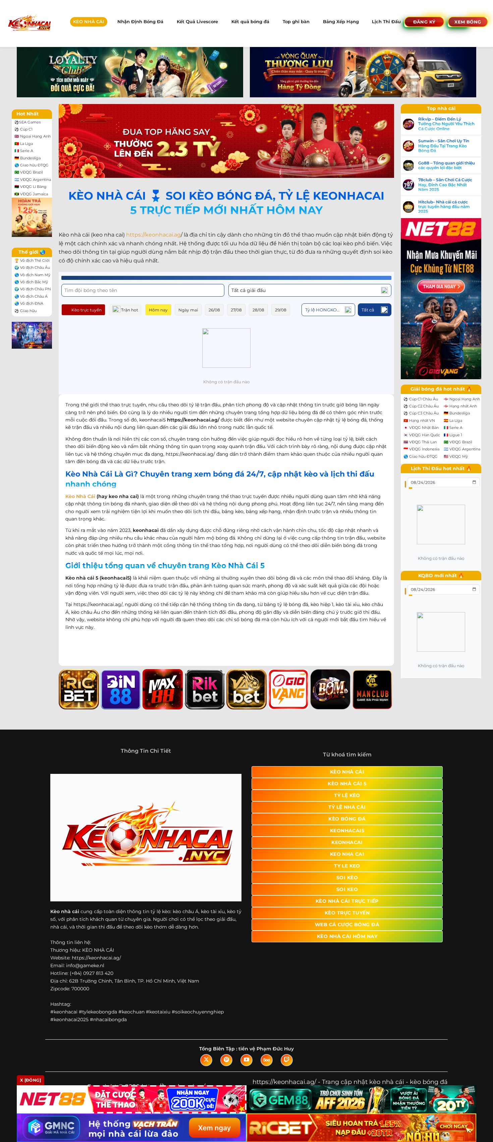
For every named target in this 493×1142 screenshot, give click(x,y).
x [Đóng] (30, 1080)
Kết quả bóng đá (250, 21)
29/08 (280, 309)
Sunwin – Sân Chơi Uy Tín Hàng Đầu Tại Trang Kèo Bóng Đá (443, 146)
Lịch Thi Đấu (386, 21)
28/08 (258, 309)
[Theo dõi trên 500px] (267, 1060)
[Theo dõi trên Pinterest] (226, 1060)
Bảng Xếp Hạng (341, 21)
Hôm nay (158, 309)
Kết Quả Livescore (197, 21)
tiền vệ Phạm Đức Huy (266, 1049)
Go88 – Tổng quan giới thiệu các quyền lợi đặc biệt (446, 165)
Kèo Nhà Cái (80, 496)
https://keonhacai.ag (153, 235)
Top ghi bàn (296, 21)
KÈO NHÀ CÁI (88, 21)
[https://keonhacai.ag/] (29, 23)
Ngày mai (188, 309)
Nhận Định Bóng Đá (140, 21)
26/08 (214, 309)
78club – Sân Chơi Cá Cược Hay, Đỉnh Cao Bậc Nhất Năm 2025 (445, 185)
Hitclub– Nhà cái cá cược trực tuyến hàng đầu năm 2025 (444, 207)
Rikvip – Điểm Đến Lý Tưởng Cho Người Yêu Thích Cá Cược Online (446, 124)
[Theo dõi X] (206, 1060)
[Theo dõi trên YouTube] (246, 1060)
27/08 (236, 309)
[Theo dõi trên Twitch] (287, 1060)
